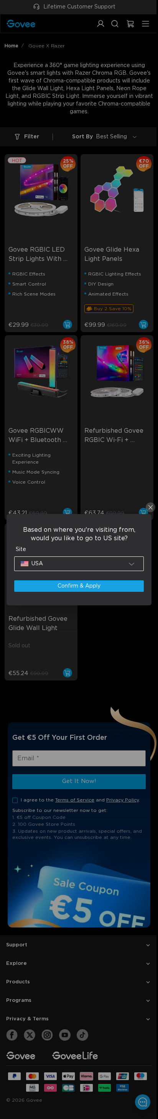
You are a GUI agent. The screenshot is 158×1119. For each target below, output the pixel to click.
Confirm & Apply (77, 586)
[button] (77, 563)
